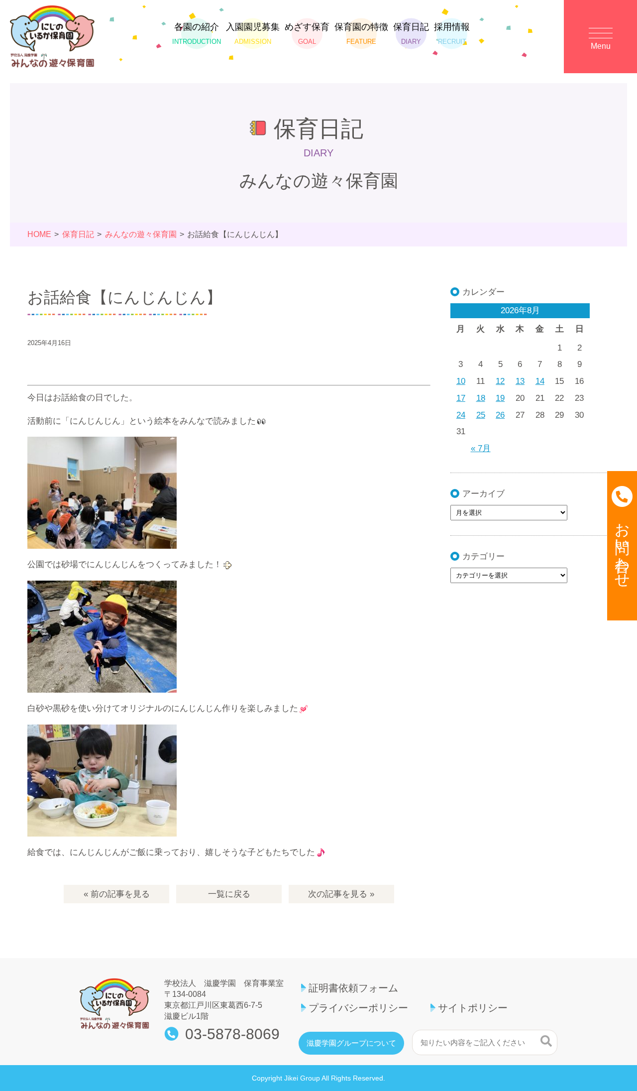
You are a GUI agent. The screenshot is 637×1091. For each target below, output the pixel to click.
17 (460, 398)
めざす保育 (307, 33)
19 (500, 398)
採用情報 (452, 33)
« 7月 (481, 448)
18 (480, 398)
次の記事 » (341, 894)
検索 (546, 1041)
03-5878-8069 (232, 1034)
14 (539, 381)
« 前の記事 (117, 894)
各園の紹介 (196, 33)
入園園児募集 (253, 33)
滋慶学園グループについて (351, 1043)
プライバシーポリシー (358, 1007)
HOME (39, 234)
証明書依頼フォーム (353, 987)
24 (460, 415)
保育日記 (411, 33)
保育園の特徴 (361, 33)
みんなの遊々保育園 (141, 234)
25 (480, 415)
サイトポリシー (473, 1007)
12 (500, 381)
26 (500, 415)
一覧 (229, 894)
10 (460, 381)
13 (520, 381)
